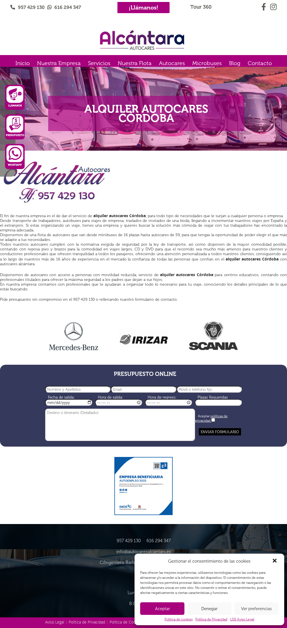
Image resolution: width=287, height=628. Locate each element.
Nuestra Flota (135, 63)
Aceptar (162, 608)
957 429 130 (31, 7)
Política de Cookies (126, 622)
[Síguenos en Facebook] (264, 6)
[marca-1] (73, 336)
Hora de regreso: (162, 397)
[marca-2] (143, 337)
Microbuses (207, 63)
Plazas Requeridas (213, 397)
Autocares (172, 63)
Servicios (99, 63)
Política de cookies (179, 619)
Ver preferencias (256, 608)
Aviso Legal (54, 622)
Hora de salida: (110, 397)
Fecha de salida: (61, 397)
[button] (275, 561)
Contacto (260, 63)
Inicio (22, 63)
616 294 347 (67, 7)
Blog (234, 63)
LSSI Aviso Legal (242, 619)
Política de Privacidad (211, 619)
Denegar (209, 608)
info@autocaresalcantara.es (143, 551)
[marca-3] (213, 335)
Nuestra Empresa (59, 63)
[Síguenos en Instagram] (273, 6)
